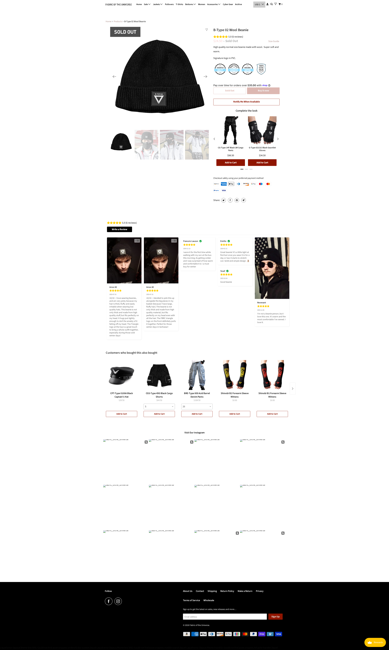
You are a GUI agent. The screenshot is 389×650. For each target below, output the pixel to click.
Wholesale (208, 600)
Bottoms (189, 4)
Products (118, 21)
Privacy (259, 591)
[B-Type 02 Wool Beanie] (159, 76)
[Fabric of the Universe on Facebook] (109, 601)
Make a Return (245, 591)
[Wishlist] (275, 4)
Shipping (212, 591)
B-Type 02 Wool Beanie (230, 30)
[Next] (205, 76)
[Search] (272, 4)
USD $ (257, 4)
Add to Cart (121, 413)
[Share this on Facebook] (229, 200)
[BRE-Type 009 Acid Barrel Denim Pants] (197, 375)
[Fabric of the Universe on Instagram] (119, 601)
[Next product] (293, 389)
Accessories (212, 4)
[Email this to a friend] (243, 200)
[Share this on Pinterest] (236, 200)
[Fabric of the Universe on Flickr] (125, 601)
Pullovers (169, 4)
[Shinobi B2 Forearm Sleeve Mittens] (234, 375)
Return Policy (227, 591)
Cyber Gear (228, 4)
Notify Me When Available (246, 101)
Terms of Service (191, 600)
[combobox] (159, 406)
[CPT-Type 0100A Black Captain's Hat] (121, 375)
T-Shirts (179, 4)
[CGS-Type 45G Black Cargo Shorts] (159, 375)
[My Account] (268, 4)
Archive (238, 4)
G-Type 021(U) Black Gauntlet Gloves (262, 149)
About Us (187, 591)
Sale (146, 4)
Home (139, 4)
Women (201, 4)
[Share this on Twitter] (223, 200)
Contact (200, 591)
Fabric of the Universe (199, 625)
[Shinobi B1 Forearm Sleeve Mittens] (272, 375)
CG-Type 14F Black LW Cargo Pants (230, 149)
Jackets (156, 4)
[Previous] (114, 76)
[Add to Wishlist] (206, 29)
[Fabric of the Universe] (118, 4)
